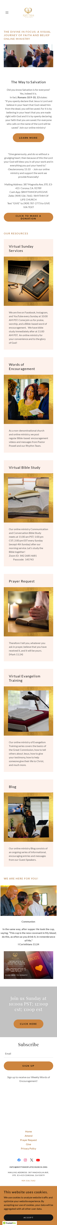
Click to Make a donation (28, 217)
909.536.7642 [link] (28, 1180)
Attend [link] (28, 1135)
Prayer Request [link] (28, 1139)
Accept (28, 1217)
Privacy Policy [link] (28, 1148)
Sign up (28, 1065)
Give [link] (28, 1144)
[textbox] (28, 1054)
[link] (28, 12)
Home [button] (28, 1131)
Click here (28, 1023)
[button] (7, 12)
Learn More (28, 137)
